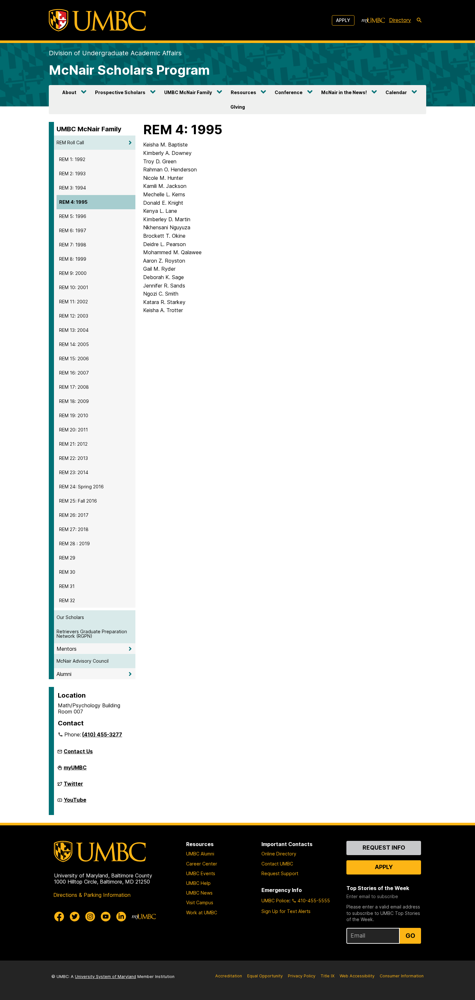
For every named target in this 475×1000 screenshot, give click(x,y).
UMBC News (199, 893)
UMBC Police (275, 900)
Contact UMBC (277, 863)
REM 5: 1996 (72, 216)
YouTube (75, 802)
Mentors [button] (67, 649)
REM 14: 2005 (74, 344)
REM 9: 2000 (73, 273)
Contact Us (78, 751)
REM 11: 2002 (73, 301)
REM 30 (67, 572)
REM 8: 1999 (72, 259)
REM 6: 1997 (72, 230)
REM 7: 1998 (72, 244)
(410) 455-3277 (102, 734)
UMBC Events (200, 873)
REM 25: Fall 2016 (78, 501)
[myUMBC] (373, 20)
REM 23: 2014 (73, 472)
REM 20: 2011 (73, 429)
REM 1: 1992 (72, 159)
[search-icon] (419, 20)
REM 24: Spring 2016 (81, 486)
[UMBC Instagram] (90, 916)
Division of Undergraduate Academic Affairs (115, 53)
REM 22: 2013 (73, 458)
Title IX (327, 975)
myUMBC (75, 770)
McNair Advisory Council (83, 661)
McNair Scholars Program (129, 70)
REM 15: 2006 (74, 358)
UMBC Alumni (200, 853)
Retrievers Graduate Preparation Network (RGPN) (92, 634)
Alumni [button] (64, 674)
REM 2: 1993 (72, 173)
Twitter (73, 786)
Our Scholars (70, 617)
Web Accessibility (357, 975)
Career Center (201, 863)
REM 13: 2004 (74, 330)
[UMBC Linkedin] (121, 916)
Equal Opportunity (265, 975)
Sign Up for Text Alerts (286, 911)
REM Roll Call (70, 142)
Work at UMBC (201, 912)
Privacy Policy (301, 975)
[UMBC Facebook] (59, 916)
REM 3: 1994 (72, 187)
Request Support (279, 873)
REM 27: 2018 (74, 529)
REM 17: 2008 (74, 387)
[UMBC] (97, 20)
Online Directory (278, 853)
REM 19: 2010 (73, 415)
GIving (237, 107)
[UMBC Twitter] (75, 916)
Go (410, 936)
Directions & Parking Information (92, 895)
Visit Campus (199, 902)
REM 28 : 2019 (74, 543)
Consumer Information (402, 975)
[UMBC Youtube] (106, 916)
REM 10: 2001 (73, 287)
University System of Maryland (105, 976)
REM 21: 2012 (73, 444)
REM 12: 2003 (73, 316)
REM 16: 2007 (74, 372)
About (69, 92)
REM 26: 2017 (74, 515)
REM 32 (67, 600)
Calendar (396, 92)
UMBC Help (198, 883)
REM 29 (67, 557)
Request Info (384, 847)
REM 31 (67, 586)
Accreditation (228, 975)
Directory (400, 20)
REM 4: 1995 (73, 202)
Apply (343, 20)
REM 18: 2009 (74, 401)
